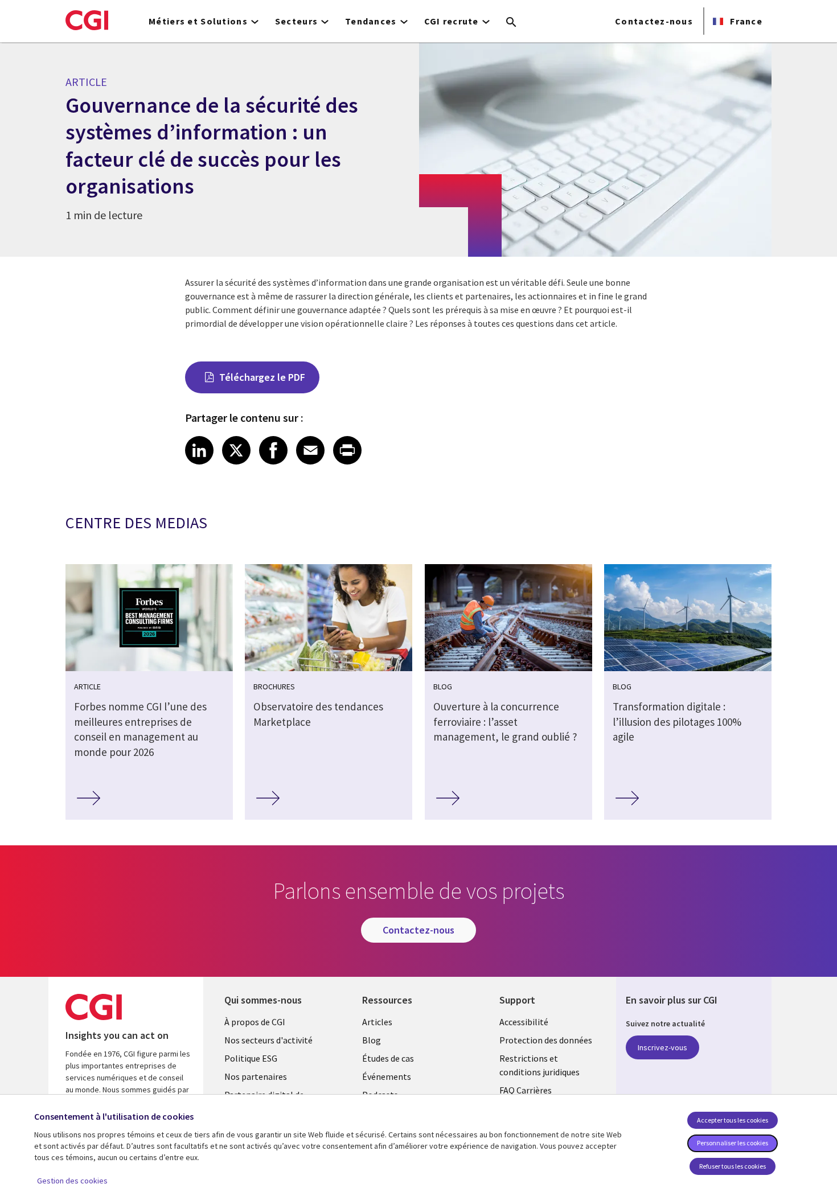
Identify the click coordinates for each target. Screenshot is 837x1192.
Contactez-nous (654, 21)
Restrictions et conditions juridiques (539, 1065)
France (745, 21)
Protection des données (545, 1040)
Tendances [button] (371, 21)
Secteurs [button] (296, 21)
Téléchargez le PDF (262, 377)
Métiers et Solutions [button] (198, 21)
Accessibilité (523, 1021)
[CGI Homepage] (86, 20)
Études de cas (388, 1058)
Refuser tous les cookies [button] (732, 1166)
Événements (386, 1076)
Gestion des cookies (72, 1180)
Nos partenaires (255, 1076)
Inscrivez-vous (662, 1047)
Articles (377, 1021)
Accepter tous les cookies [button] (732, 1120)
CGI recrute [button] (451, 21)
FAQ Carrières (525, 1090)
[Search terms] (511, 23)
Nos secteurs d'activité (268, 1040)
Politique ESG (250, 1058)
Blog (371, 1040)
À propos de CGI (254, 1021)
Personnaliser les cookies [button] (732, 1142)
